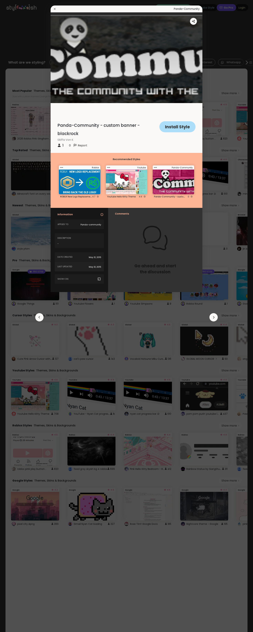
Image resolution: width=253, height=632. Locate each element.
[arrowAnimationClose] (39, 317)
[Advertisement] (14, 316)
